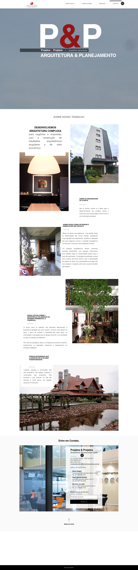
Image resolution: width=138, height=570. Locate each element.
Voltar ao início (69, 524)
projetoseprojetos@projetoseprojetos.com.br (84, 464)
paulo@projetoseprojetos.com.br (83, 479)
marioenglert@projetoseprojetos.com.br (85, 473)
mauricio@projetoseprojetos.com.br (83, 486)
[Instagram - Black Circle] (122, 3)
